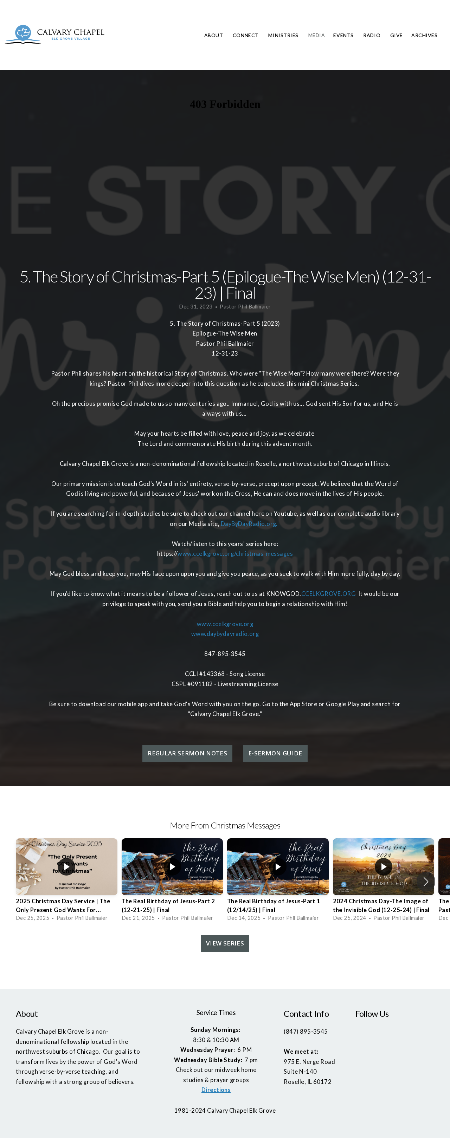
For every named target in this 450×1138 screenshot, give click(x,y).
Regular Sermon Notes (187, 753)
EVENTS (344, 35)
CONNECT (246, 35)
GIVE (396, 35)
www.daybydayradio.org (225, 633)
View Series (225, 943)
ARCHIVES (425, 35)
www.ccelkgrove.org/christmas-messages (235, 553)
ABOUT (214, 35)
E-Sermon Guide (275, 753)
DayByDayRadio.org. (249, 523)
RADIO (372, 35)
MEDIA (316, 35)
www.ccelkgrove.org (225, 623)
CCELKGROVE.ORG (328, 593)
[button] (426, 881)
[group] (66, 881)
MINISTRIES (284, 35)
